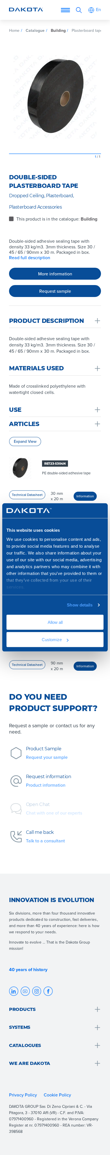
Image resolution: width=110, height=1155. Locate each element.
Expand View (25, 441)
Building (58, 30)
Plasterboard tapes (88, 30)
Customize (52, 639)
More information (55, 273)
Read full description (29, 257)
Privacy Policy (23, 1095)
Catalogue (35, 30)
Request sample (55, 291)
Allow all (55, 622)
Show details (80, 605)
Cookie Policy (58, 1095)
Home (14, 30)
